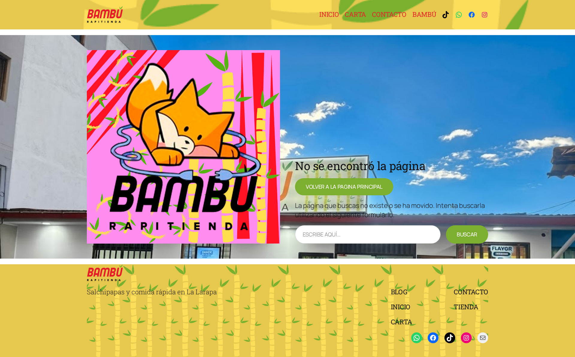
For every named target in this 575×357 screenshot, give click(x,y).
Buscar (467, 234)
